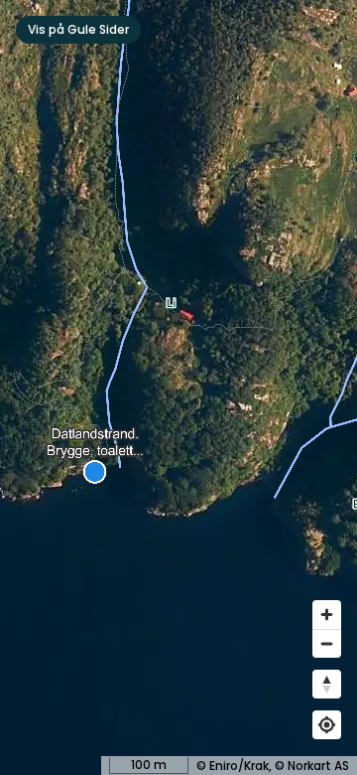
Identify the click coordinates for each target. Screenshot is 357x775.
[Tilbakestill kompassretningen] (326, 684)
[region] (178, 387)
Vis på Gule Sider (78, 29)
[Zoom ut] (326, 643)
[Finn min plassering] (326, 724)
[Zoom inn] (326, 614)
